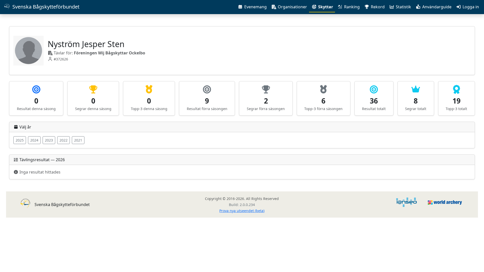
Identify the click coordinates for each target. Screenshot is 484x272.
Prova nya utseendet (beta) (241, 210)
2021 (78, 140)
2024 (34, 140)
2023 (49, 140)
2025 (20, 140)
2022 (63, 140)
